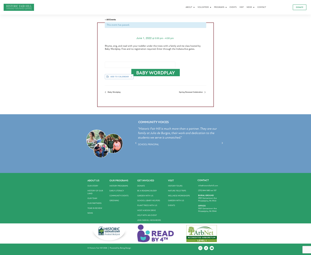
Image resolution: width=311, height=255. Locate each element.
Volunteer (203, 7)
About (189, 7)
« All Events (110, 19)
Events (233, 7)
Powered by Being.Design (120, 248)
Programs (219, 7)
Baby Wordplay (114, 92)
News (249, 7)
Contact (261, 7)
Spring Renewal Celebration (191, 92)
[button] (136, 143)
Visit (241, 7)
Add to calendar (119, 76)
